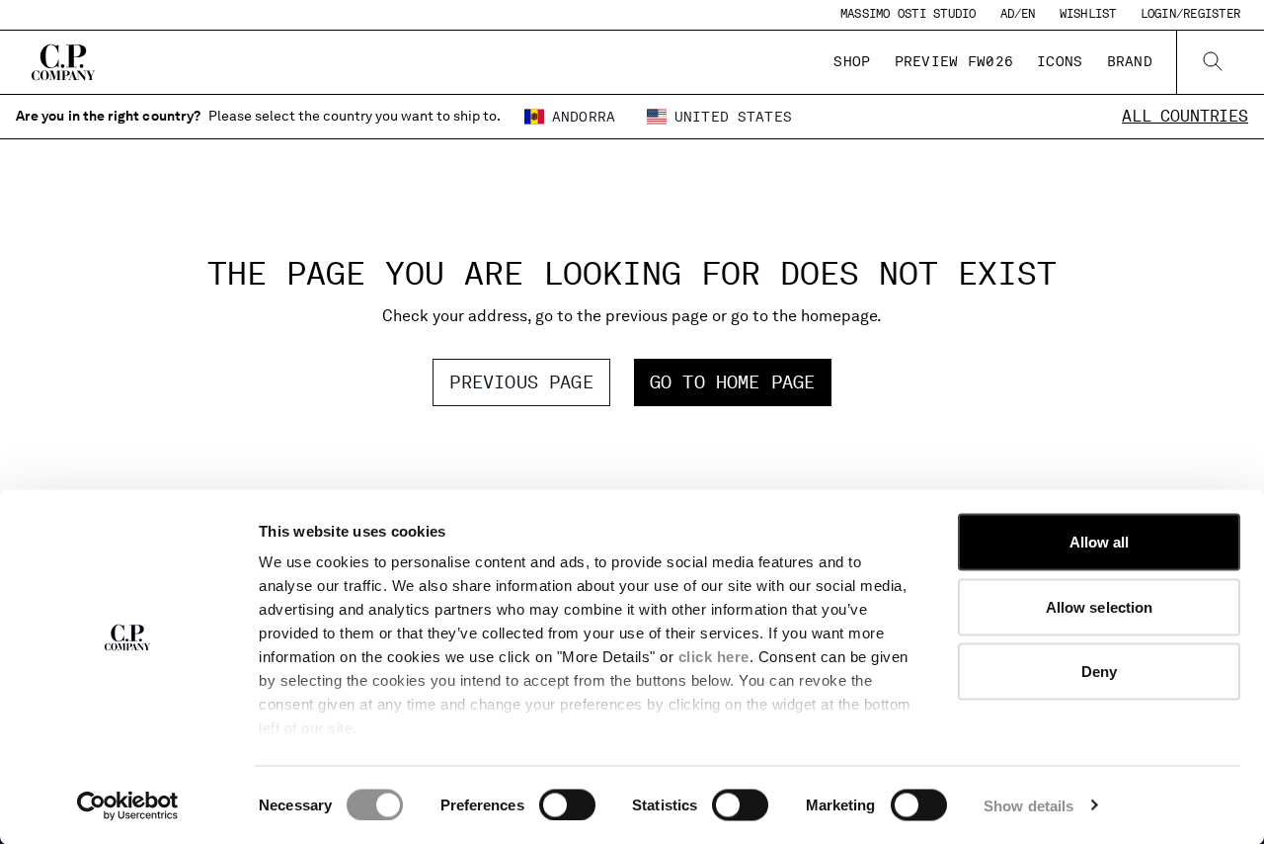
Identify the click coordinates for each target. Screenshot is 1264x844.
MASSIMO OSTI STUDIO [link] (908, 14)
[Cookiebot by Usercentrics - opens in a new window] (127, 805)
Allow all (1099, 542)
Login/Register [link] (1190, 14)
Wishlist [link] (1088, 14)
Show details (1028, 805)
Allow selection (1099, 606)
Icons (1059, 61)
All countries (1185, 116)
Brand (1129, 61)
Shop (851, 61)
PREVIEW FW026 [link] (954, 61)
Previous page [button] (520, 382)
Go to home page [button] (733, 382)
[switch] (567, 804)
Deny (1099, 671)
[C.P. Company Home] (63, 62)
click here (714, 656)
